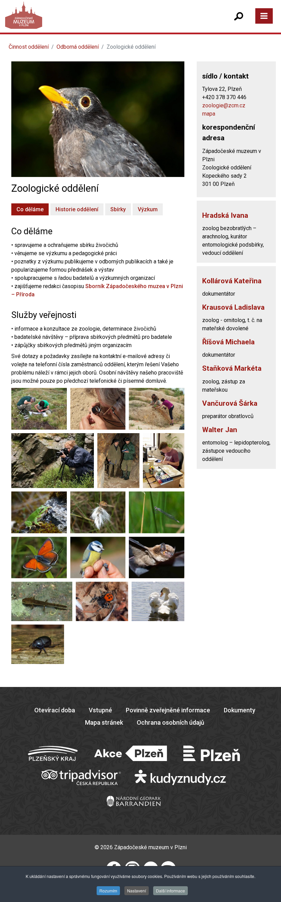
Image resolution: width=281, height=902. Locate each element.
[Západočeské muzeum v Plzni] (75, 22)
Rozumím (108, 890)
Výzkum (148, 209)
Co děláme (30, 209)
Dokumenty (239, 710)
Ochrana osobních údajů (170, 722)
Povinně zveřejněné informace (168, 710)
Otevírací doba (54, 710)
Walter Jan (219, 430)
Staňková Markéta (231, 368)
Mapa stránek (104, 722)
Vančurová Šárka (229, 403)
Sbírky (118, 209)
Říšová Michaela (228, 342)
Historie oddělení (77, 209)
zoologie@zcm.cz (223, 105)
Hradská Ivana (225, 215)
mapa (208, 113)
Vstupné (100, 710)
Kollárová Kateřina (231, 281)
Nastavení (136, 890)
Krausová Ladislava (233, 307)
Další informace (170, 890)
